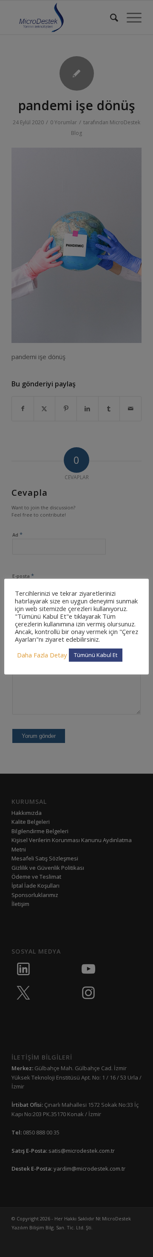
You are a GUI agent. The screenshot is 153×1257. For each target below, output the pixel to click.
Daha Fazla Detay (42, 655)
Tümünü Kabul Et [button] (95, 655)
